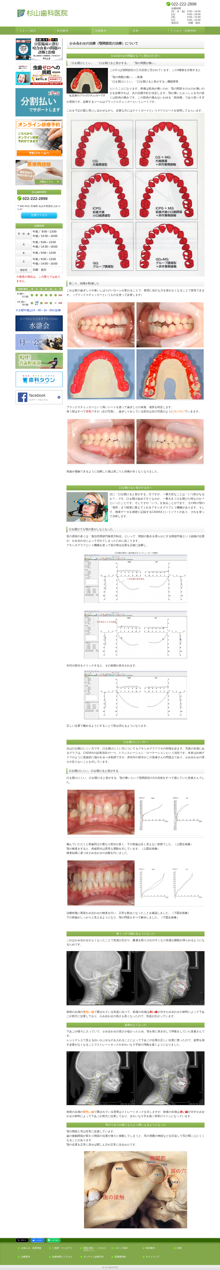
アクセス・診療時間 (183, 30)
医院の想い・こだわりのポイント (95, 1249)
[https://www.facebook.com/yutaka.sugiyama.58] (39, 397)
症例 (135, 30)
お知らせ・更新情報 (31, 1248)
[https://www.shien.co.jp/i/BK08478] (39, 49)
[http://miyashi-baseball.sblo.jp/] (39, 360)
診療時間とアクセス (62, 1257)
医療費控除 (120, 1257)
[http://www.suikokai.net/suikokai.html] (39, 323)
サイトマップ (152, 1257)
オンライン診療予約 (94, 1257)
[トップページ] (71, 13)
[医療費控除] (39, 172)
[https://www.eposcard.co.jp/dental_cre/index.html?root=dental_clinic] (39, 102)
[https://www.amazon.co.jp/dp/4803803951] (39, 74)
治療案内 (100, 30)
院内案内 (62, 30)
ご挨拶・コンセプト (62, 1248)
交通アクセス (39, 215)
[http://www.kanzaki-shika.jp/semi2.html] (39, 342)
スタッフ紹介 (27, 30)
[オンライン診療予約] (39, 138)
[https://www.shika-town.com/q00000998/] (39, 379)
